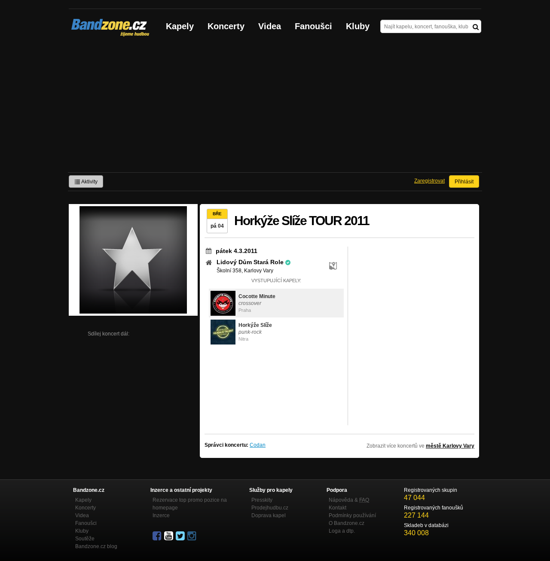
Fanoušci (313, 26)
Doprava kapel (268, 515)
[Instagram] (192, 536)
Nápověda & (349, 500)
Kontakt (337, 508)
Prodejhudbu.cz (269, 508)
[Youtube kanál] (169, 536)
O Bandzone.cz (346, 523)
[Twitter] (181, 536)
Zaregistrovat (429, 181)
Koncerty (226, 26)
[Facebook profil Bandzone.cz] (158, 536)
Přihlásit (464, 182)
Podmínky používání (352, 515)
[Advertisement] (275, 108)
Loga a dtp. (342, 531)
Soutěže (85, 539)
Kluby (358, 26)
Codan (258, 445)
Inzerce (161, 515)
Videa (269, 26)
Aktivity (89, 182)
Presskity (261, 500)
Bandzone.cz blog (96, 546)
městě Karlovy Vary (450, 446)
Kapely (180, 26)
